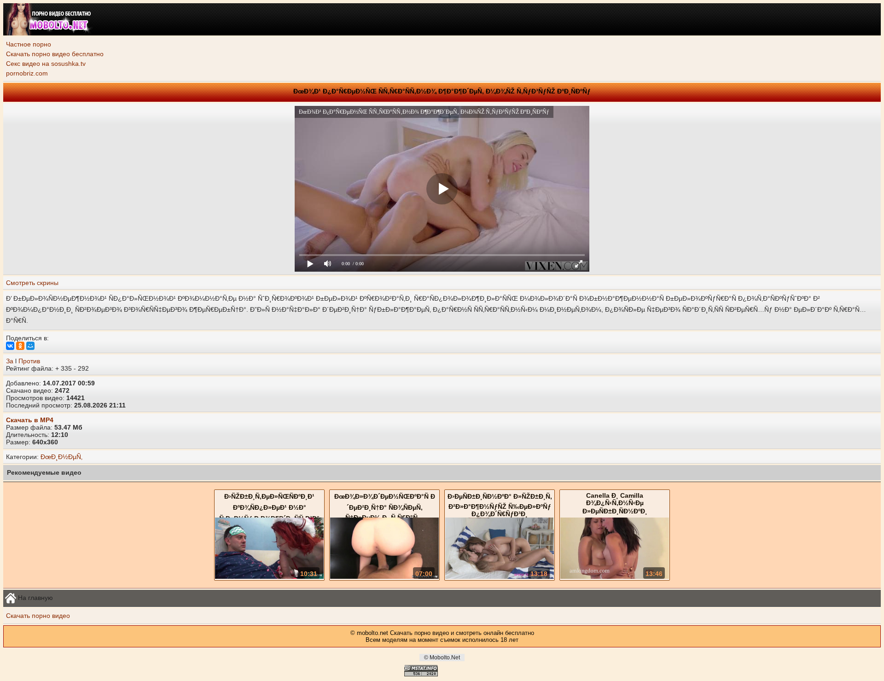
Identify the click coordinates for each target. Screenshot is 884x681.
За (9, 361)
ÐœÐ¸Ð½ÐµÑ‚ (61, 456)
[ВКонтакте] (10, 346)
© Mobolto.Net (442, 657)
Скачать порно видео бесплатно (55, 54)
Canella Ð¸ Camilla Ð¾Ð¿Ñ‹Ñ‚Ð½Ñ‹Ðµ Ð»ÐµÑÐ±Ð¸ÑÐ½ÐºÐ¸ (614, 503)
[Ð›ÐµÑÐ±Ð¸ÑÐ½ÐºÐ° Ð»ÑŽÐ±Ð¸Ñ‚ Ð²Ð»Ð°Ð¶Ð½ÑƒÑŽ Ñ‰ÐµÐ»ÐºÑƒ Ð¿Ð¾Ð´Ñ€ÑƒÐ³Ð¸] (499, 576)
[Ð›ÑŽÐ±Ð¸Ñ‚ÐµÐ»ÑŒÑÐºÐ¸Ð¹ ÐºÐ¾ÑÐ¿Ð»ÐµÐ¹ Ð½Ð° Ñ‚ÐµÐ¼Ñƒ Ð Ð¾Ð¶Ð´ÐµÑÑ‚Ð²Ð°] (269, 576)
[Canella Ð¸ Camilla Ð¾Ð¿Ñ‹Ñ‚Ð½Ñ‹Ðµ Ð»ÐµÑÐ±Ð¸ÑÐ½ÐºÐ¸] (614, 576)
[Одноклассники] (20, 346)
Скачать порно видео (38, 615)
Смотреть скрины (32, 282)
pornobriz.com (27, 73)
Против (29, 361)
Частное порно (28, 44)
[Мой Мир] (30, 346)
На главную (34, 597)
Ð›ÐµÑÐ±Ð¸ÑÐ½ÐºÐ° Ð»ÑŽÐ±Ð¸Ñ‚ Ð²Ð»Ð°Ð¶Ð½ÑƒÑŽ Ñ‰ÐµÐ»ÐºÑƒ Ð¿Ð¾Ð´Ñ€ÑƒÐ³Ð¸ (500, 505)
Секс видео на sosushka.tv (46, 63)
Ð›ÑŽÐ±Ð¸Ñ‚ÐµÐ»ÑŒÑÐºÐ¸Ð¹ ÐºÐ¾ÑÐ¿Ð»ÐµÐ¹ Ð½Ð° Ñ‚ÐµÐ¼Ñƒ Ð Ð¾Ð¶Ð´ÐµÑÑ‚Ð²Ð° (269, 507)
